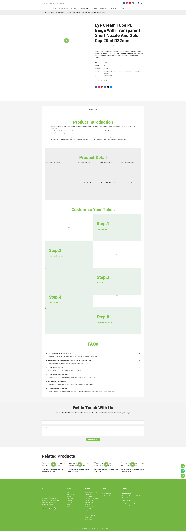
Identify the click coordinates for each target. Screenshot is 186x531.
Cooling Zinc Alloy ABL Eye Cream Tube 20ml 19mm (106, 470)
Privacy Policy (105, 529)
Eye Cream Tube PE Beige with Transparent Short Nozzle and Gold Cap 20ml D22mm (87, 12)
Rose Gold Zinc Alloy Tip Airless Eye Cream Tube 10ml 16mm (52, 470)
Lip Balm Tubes (50, 12)
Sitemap (99, 529)
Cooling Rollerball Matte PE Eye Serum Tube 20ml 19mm (132, 470)
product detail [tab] (93, 109)
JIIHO (43, 12)
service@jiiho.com (49, 3)
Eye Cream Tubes (60, 12)
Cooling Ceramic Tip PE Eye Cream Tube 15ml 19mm (78, 470)
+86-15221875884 (60, 3)
